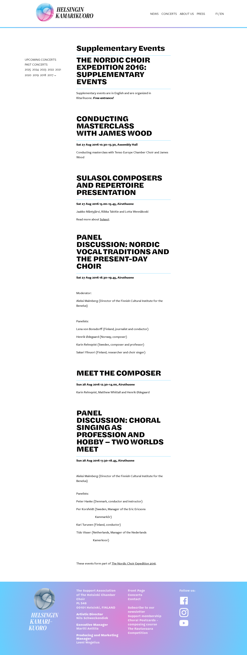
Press (201, 13)
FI (217, 13)
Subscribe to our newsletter (141, 609)
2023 (43, 69)
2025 (28, 69)
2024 (35, 69)
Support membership (144, 616)
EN (222, 13)
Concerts (169, 13)
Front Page (136, 590)
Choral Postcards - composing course (143, 622)
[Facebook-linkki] (183, 600)
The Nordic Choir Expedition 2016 (134, 563)
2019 (36, 75)
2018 (43, 75)
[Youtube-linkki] (183, 623)
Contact (134, 599)
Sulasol (104, 219)
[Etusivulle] (46, 609)
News (154, 13)
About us (187, 13)
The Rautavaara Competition (140, 631)
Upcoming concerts (40, 59)
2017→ (52, 75)
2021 (58, 69)
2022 (51, 69)
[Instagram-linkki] (183, 612)
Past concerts (36, 64)
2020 (28, 75)
